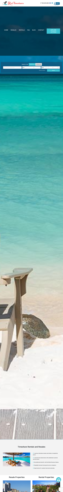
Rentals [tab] (32, 64)
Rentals (22, 30)
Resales (13, 30)
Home (6, 30)
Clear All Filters (42, 70)
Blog (34, 30)
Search (53, 70)
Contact (41, 30)
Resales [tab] (38, 64)
